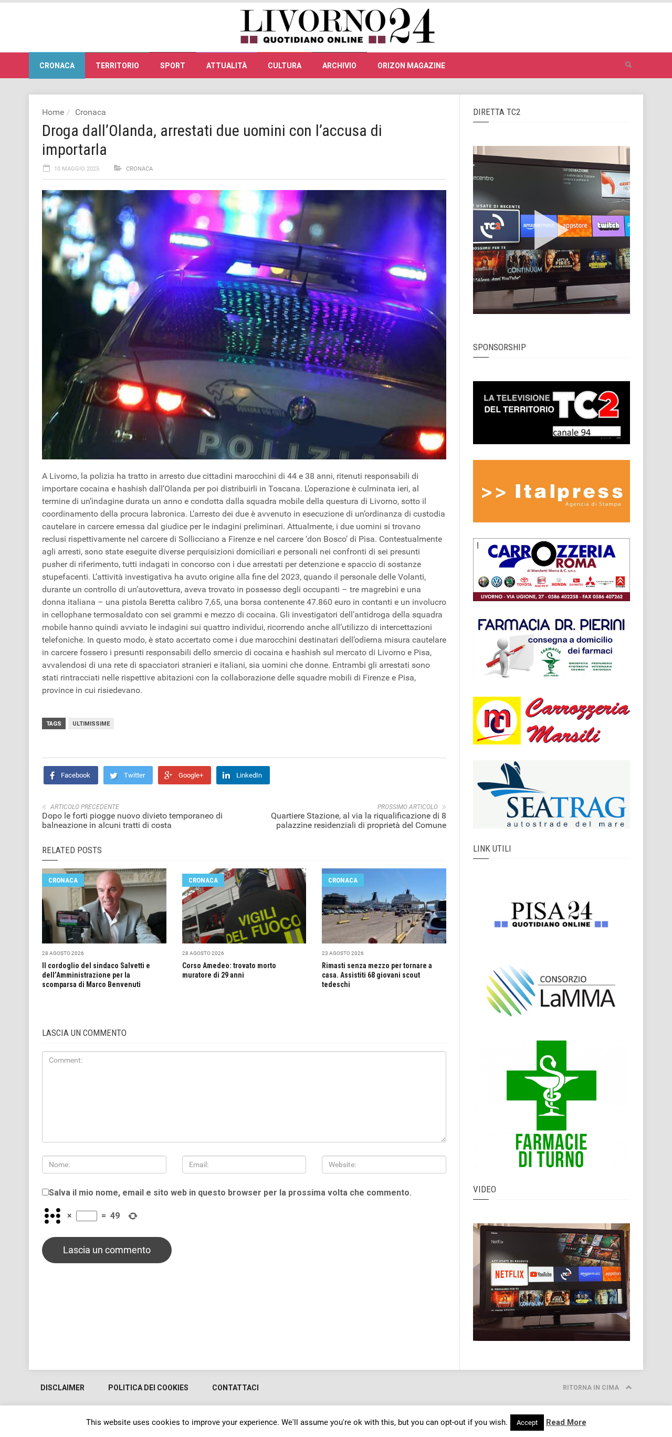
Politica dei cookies (148, 1387)
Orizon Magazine (411, 65)
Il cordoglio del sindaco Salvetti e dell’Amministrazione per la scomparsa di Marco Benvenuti (96, 975)
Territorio (117, 65)
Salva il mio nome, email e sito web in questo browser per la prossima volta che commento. (230, 1193)
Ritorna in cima (592, 1387)
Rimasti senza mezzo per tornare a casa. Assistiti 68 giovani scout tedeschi (377, 975)
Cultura (284, 65)
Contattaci (235, 1387)
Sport (172, 65)
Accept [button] (527, 1422)
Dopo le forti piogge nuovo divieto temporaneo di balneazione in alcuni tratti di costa (132, 820)
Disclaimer (62, 1387)
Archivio (339, 65)
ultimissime (91, 723)
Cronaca (57, 65)
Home (53, 112)
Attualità (226, 65)
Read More (566, 1422)
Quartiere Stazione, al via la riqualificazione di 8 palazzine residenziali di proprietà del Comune (358, 820)
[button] (628, 65)
